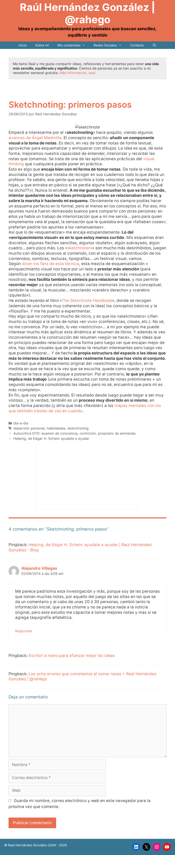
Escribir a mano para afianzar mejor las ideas (72, 655)
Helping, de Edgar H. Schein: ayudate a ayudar (51, 438)
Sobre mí (42, 45)
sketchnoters (79, 248)
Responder (23, 631)
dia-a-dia (20, 423)
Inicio (23, 45)
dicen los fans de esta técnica (50, 263)
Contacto (137, 45)
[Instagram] (156, 847)
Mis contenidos (68, 45)
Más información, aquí (77, 73)
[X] (146, 847)
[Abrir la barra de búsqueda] (154, 45)
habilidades (56, 428)
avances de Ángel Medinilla (35, 137)
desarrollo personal (29, 428)
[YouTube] (167, 847)
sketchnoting (78, 428)
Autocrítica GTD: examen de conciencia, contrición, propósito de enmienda (74, 433)
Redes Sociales (105, 45)
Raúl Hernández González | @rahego (87, 13)
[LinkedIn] (136, 847)
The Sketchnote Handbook (87, 300)
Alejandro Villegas (39, 568)
